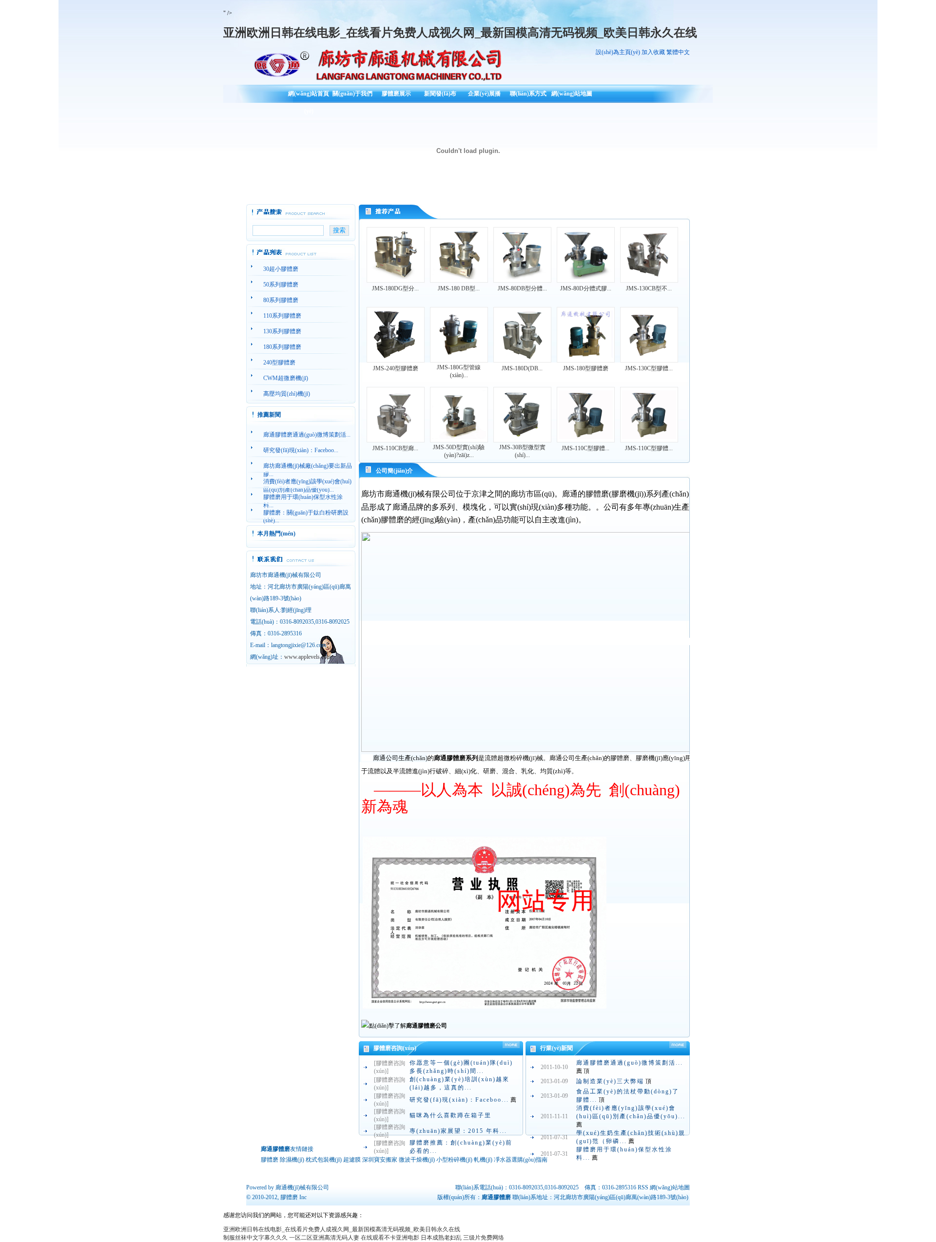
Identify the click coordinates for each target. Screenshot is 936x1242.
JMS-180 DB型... (459, 288)
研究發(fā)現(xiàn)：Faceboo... (459, 1099)
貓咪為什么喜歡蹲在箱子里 (450, 1115)
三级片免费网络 (483, 1237)
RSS (643, 1187)
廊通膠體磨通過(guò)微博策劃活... (629, 1062)
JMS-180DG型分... (395, 288)
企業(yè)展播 (484, 93)
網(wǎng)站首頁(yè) (308, 97)
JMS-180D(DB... (522, 368)
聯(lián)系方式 (528, 93)
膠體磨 (289, 1197)
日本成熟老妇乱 (441, 1237)
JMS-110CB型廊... (395, 448)
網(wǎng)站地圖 (571, 93)
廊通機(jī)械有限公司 (302, 1187)
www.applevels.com (307, 656)
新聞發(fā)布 (440, 93)
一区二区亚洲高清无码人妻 (324, 1237)
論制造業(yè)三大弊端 (610, 1081)
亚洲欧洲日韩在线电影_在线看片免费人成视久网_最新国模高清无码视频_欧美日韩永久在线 (460, 32)
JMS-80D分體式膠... (585, 288)
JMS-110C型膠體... (585, 448)
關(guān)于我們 (352, 93)
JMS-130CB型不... (649, 288)
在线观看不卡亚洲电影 (390, 1237)
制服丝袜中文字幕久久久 (255, 1237)
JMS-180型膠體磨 (585, 368)
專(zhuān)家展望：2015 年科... (458, 1130)
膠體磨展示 (396, 93)
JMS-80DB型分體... (522, 288)
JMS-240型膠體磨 (395, 368)
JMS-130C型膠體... (649, 368)
